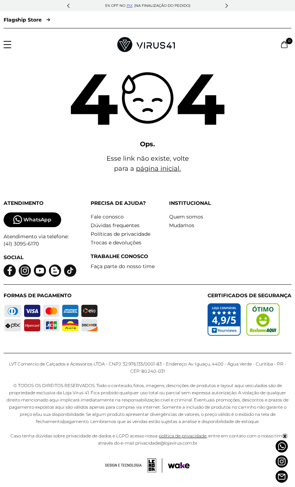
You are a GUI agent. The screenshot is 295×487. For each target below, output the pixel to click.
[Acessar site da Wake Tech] (179, 465)
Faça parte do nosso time (123, 266)
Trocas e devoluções (116, 242)
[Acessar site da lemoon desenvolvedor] (133, 465)
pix (130, 5)
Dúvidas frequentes (115, 225)
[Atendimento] (282, 476)
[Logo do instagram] (25, 271)
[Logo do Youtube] (40, 271)
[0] (284, 44)
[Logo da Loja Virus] (146, 44)
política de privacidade (182, 435)
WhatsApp (37, 219)
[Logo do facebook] (10, 271)
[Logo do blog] (55, 271)
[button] (68, 6)
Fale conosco (107, 216)
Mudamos (181, 225)
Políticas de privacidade (120, 234)
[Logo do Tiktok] (70, 271)
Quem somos (186, 216)
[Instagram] (282, 461)
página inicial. (158, 169)
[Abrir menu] (7, 44)
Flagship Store (23, 20)
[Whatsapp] (282, 446)
